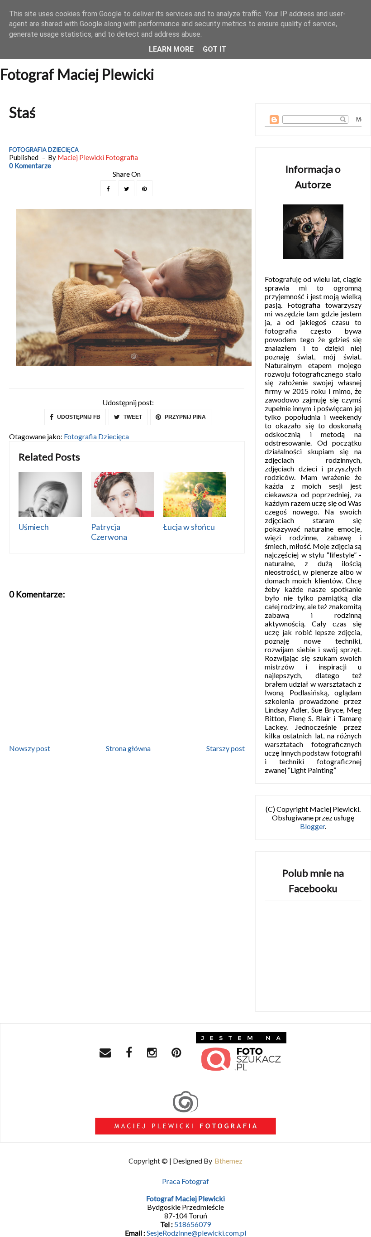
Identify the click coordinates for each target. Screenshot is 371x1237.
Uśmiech (34, 527)
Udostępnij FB (78, 417)
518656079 (192, 1224)
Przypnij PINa (184, 417)
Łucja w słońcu (189, 527)
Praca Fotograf (185, 1181)
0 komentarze (30, 165)
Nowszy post (29, 748)
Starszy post (225, 748)
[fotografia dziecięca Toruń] (241, 1053)
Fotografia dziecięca (44, 149)
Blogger (312, 826)
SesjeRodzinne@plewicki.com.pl (196, 1232)
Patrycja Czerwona (109, 532)
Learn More (171, 49)
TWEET (132, 417)
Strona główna (128, 748)
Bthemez (228, 1160)
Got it (214, 49)
